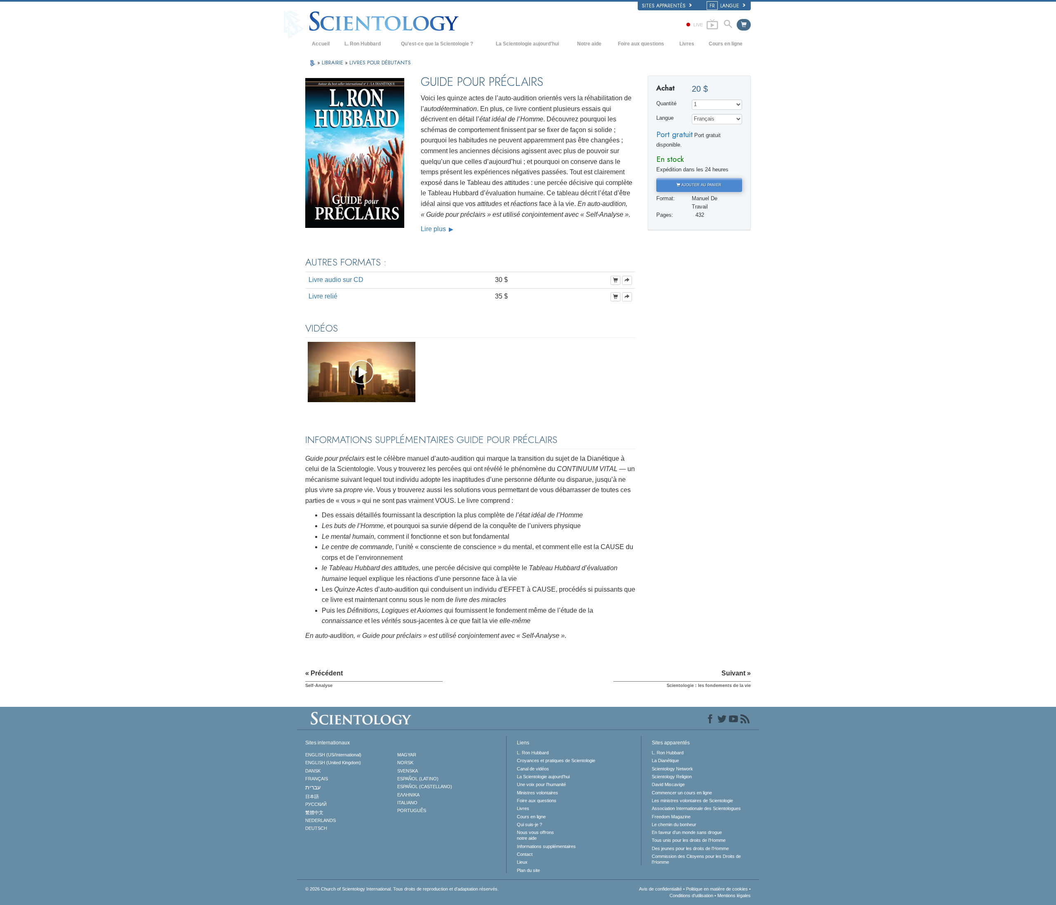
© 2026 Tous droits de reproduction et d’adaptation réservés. (402, 888)
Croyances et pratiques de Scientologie (556, 760)
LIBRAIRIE (333, 62)
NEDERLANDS (320, 820)
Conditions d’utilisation (691, 895)
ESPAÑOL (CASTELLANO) (424, 786)
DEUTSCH (316, 828)
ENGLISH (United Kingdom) (333, 762)
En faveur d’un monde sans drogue (687, 832)
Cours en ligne (725, 44)
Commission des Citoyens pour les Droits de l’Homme (696, 859)
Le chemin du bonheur (674, 824)
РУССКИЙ (316, 804)
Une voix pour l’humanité (541, 784)
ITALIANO (407, 802)
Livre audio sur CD (336, 279)
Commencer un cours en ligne (682, 792)
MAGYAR (406, 754)
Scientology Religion (672, 776)
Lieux (522, 862)
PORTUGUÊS (411, 810)
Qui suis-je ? (529, 824)
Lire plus (434, 228)
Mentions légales (734, 895)
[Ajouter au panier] (615, 280)
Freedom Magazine (671, 816)
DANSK (313, 770)
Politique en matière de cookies (717, 888)
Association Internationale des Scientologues (696, 808)
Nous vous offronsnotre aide (535, 835)
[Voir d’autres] (627, 280)
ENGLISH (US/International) (333, 754)
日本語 (312, 796)
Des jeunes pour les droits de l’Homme (690, 848)
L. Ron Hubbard (362, 44)
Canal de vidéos (533, 768)
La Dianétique (665, 760)
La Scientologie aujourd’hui (527, 44)
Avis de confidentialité (660, 888)
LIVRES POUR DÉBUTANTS (380, 62)
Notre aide (589, 44)
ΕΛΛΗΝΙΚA (408, 794)
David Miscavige (668, 784)
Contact (525, 854)
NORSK (405, 762)
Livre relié (323, 296)
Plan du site (528, 870)
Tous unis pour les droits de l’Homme (689, 840)
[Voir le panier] (744, 25)
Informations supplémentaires (546, 846)
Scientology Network (672, 768)
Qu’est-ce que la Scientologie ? (437, 44)
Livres (686, 44)
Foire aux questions (641, 44)
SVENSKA (407, 770)
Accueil (321, 44)
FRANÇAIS (316, 778)
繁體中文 (314, 812)
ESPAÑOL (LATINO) (417, 778)
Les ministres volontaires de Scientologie (692, 800)
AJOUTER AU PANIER (700, 185)
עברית (313, 787)
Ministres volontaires (537, 792)
